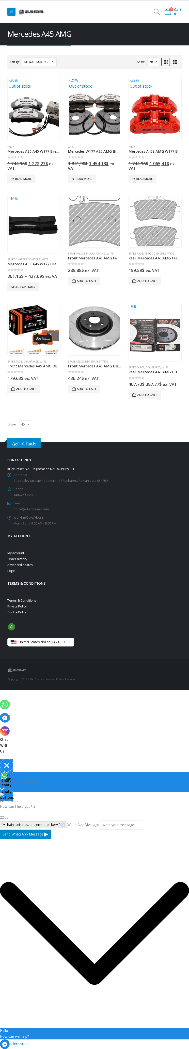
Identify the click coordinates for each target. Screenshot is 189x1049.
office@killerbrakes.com (31, 509)
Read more (23, 179)
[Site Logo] (31, 11)
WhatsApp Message (83, 824)
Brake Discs (76, 361)
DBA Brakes (31, 361)
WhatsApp (11, 627)
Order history (17, 559)
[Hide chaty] (6, 765)
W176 (110, 253)
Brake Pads (75, 253)
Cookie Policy (17, 612)
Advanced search (20, 565)
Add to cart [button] (86, 281)
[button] (11, 12)
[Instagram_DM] (5, 731)
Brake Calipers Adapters (23, 259)
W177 (10, 146)
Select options (23, 287)
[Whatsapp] (5, 704)
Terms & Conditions (21, 600)
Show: (141, 62)
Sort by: (15, 62)
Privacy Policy (17, 606)
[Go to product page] (94, 221)
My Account (15, 553)
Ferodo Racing (94, 253)
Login (11, 571)
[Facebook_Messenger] (5, 717)
